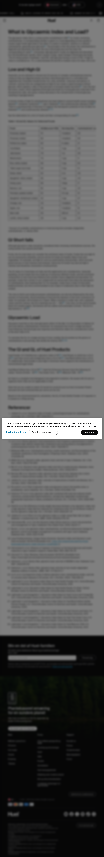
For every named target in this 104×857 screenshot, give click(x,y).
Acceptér (89, 432)
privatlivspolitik (88, 426)
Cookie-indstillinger (16, 432)
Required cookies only (43, 432)
